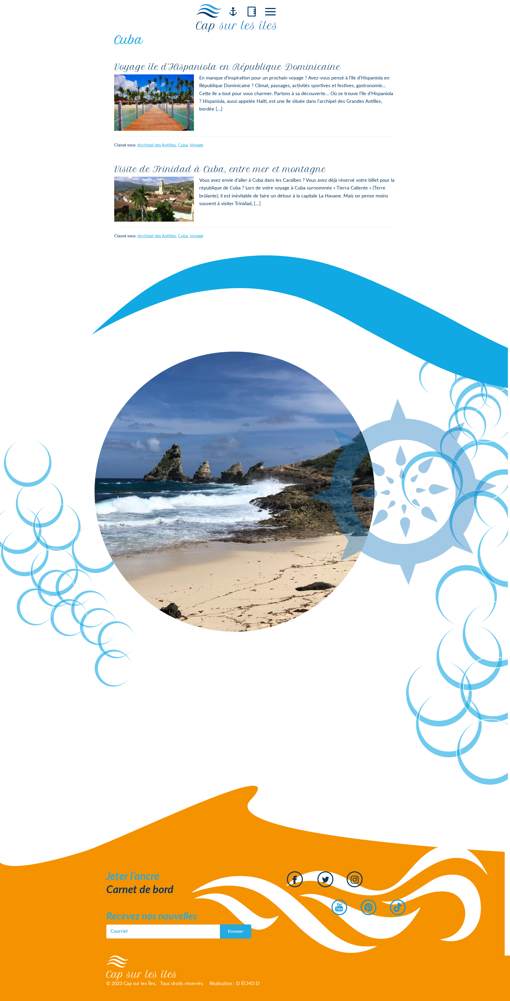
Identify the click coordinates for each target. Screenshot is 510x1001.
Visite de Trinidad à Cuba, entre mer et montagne (220, 169)
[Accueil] (233, 11)
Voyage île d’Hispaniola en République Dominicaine (227, 67)
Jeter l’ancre (132, 876)
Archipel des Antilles (157, 145)
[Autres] (270, 11)
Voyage (196, 145)
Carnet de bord (139, 890)
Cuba (183, 145)
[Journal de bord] (251, 11)
